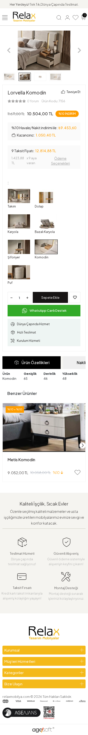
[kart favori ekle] (77, 472)
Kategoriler (14, 672)
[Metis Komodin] (44, 427)
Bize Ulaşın (13, 683)
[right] (82, 445)
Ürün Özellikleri (35, 362)
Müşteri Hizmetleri (19, 661)
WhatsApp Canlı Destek (48, 310)
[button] (8, 50)
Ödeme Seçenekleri (60, 160)
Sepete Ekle (50, 297)
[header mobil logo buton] (24, 16)
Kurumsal (12, 650)
